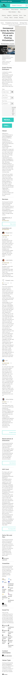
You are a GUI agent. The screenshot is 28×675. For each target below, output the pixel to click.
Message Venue (9, 120)
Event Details (5, 9)
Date (3, 89)
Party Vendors (12, 11)
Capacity (9, 15)
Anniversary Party (10, 646)
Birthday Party (23, 22)
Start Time (4, 95)
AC (10, 579)
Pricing (6, 17)
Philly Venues (14, 9)
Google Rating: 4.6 (6, 228)
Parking (4, 15)
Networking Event (4, 637)
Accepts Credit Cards (4, 591)
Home (2, 22)
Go (27, 5)
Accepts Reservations (4, 598)
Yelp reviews (13, 224)
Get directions (13, 463)
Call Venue (8, 126)
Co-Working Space (10, 637)
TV (5, 579)
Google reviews (13, 432)
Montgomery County (7, 43)
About (11, 17)
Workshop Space (10, 632)
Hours (20, 15)
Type (25, 15)
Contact (16, 17)
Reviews (21, 17)
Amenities (15, 15)
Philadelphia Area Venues (11, 22)
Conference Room (11, 627)
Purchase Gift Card (13, 528)
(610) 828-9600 (8, 655)
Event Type (23, 9)
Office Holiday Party (4, 642)
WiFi (5, 582)
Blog (19, 11)
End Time (4, 100)
